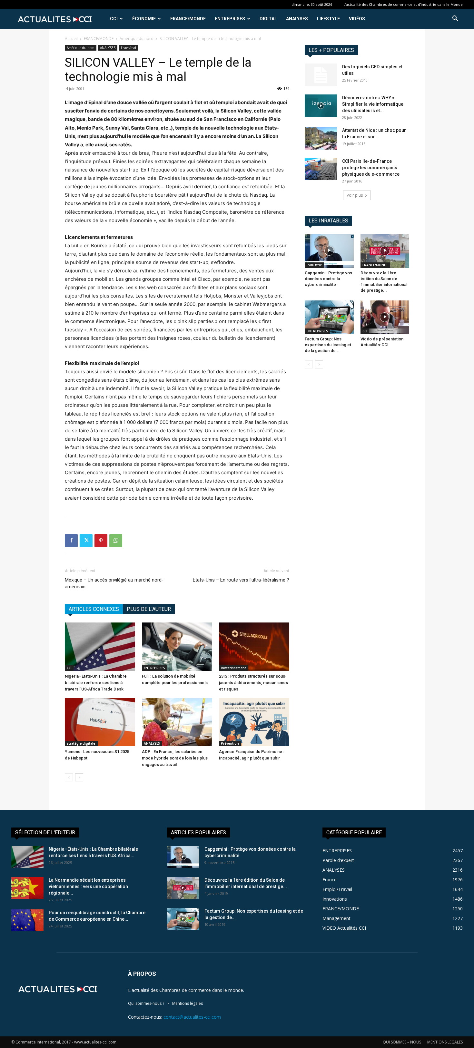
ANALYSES (297, 18)
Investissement (233, 668)
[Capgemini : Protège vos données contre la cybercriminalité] (329, 251)
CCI (114, 18)
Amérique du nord (136, 38)
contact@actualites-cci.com (192, 1017)
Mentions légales (187, 1003)
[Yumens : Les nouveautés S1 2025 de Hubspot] (100, 722)
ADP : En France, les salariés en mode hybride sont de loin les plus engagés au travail (175, 758)
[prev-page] (69, 777)
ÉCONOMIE (144, 18)
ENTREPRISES (230, 18)
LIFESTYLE (328, 18)
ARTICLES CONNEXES (94, 609)
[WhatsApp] (115, 540)
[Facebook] (71, 540)
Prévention (230, 743)
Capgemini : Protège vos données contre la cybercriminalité (328, 278)
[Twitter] (86, 540)
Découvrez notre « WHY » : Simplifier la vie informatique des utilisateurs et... (372, 104)
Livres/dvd (128, 47)
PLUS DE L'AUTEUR (149, 609)
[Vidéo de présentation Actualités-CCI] (385, 317)
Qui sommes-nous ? (146, 1003)
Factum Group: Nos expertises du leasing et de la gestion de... (328, 345)
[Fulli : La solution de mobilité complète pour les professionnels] (177, 646)
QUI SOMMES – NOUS (402, 1042)
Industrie (314, 265)
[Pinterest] (100, 540)
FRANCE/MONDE (188, 18)
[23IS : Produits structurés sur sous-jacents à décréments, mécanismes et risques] (254, 646)
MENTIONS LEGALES (445, 1042)
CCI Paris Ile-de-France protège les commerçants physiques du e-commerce (371, 168)
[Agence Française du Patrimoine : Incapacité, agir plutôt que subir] (254, 722)
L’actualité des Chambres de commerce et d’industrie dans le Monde (403, 4)
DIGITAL (268, 18)
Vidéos (357, 18)
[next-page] (79, 777)
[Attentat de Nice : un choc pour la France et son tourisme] (321, 138)
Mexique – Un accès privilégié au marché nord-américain (114, 583)
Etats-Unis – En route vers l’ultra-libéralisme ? (241, 580)
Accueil (71, 38)
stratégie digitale (81, 743)
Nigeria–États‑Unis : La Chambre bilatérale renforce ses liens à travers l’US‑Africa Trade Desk (96, 682)
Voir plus (355, 195)
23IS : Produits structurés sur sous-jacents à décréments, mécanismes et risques (253, 682)
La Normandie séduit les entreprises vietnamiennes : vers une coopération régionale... (88, 886)
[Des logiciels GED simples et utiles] (321, 75)
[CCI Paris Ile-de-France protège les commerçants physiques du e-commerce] (321, 169)
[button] (455, 19)
